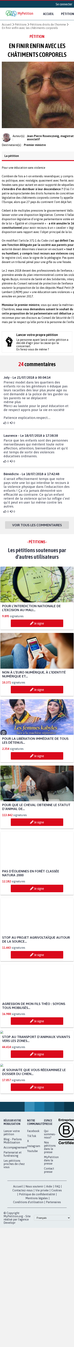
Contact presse (49, 1240)
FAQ (57, 1256)
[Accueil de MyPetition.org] (20, 14)
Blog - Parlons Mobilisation (13, 1210)
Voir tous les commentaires (37, 528)
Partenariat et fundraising (13, 1223)
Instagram (33, 1215)
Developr (9, 1292)
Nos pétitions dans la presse (50, 1216)
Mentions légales (37, 1267)
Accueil (48, 14)
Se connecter (64, 4)
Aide (49, 1256)
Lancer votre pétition (12, 1202)
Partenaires (53, 1271)
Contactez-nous (22, 1260)
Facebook (33, 1200)
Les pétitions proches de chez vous (14, 1233)
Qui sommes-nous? (50, 1204)
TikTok (31, 1205)
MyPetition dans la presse (51, 1230)
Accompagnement (15, 1217)
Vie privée (42, 1260)
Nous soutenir (34, 1256)
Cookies (56, 1260)
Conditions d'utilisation (28, 1271)
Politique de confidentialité (37, 1264)
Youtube (32, 1220)
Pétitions (21, 24)
